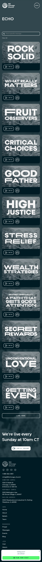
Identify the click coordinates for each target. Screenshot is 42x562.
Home (4, 509)
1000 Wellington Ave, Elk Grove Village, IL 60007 (11, 493)
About (4, 513)
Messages (6, 530)
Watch (4, 547)
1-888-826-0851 (7, 474)
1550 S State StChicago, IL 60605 (9, 485)
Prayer (4, 527)
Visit (4, 544)
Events (4, 533)
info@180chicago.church (11, 477)
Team (4, 519)
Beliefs (4, 516)
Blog (4, 536)
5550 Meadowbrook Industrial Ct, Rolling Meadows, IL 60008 (17, 501)
